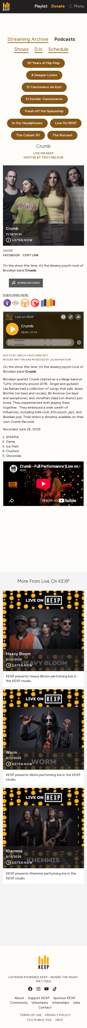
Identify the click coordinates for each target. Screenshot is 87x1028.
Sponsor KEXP (64, 998)
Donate (58, 6)
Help (59, 1020)
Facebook (11, 255)
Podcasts (64, 39)
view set (41, 355)
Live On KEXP (65, 123)
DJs (38, 49)
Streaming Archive (28, 39)
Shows (21, 49)
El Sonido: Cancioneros (44, 99)
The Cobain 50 (28, 135)
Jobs (76, 1003)
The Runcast (62, 135)
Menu (78, 6)
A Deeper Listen (44, 75)
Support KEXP (39, 998)
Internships (60, 1003)
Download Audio (28, 283)
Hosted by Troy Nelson (43, 157)
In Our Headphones (27, 123)
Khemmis (14, 851)
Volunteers (39, 1003)
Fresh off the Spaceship (44, 111)
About (19, 998)
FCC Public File (39, 1020)
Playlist (41, 6)
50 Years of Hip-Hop (43, 63)
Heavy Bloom (18, 654)
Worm (11, 752)
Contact (45, 1007)
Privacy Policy (57, 1015)
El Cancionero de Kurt (44, 87)
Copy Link (31, 255)
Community (19, 1003)
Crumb (12, 228)
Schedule (58, 49)
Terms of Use (31, 1015)
